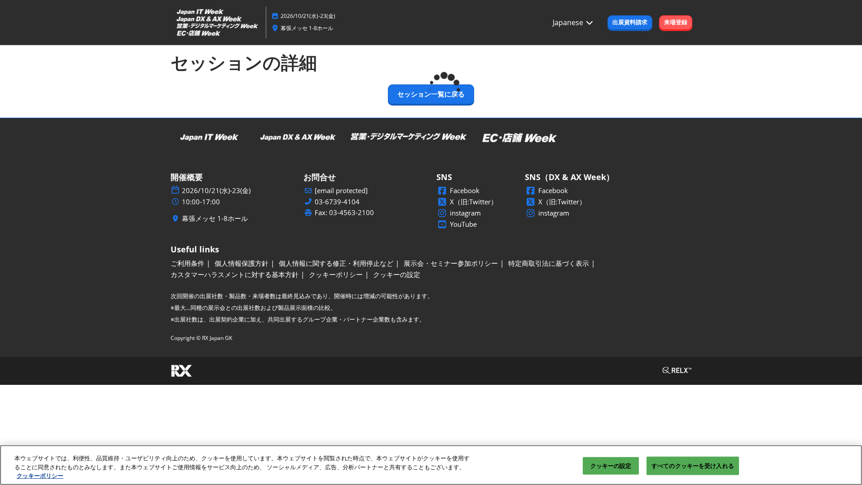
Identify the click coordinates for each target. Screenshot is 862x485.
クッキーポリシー (40, 476)
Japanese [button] (569, 22)
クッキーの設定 (611, 465)
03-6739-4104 (337, 202)
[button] (629, 22)
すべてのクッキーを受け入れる (692, 465)
